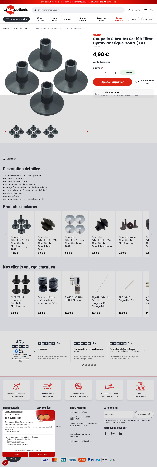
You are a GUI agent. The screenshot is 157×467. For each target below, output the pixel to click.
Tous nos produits (18, 19)
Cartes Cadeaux (83, 19)
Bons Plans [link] (54, 19)
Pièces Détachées (20, 28)
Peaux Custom (119, 19)
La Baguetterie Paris (78, 412)
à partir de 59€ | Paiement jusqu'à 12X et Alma (78, 2)
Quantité (97, 68)
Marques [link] (68, 19)
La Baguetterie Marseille (80, 441)
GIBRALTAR (97, 35)
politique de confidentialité (116, 422)
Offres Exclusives (39, 19)
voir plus (137, 351)
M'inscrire (142, 414)
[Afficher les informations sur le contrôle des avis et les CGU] (30, 355)
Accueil (6, 28)
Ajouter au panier (112, 82)
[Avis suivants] (144, 351)
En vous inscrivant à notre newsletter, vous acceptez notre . (128, 421)
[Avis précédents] (34, 351)
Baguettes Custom (101, 19)
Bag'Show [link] (147, 19)
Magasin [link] (133, 19)
